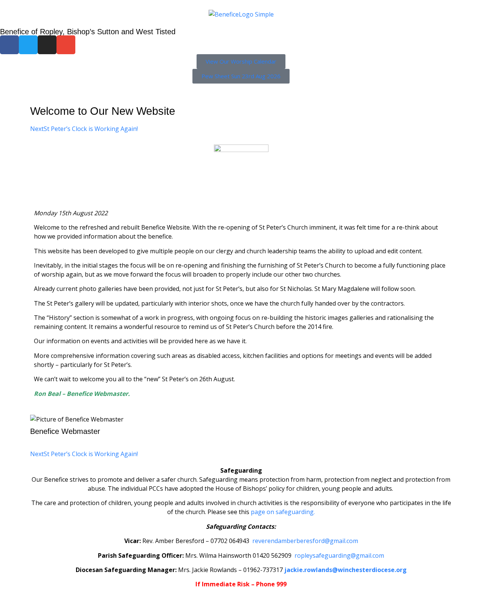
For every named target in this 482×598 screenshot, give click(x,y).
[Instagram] (47, 44)
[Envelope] (65, 44)
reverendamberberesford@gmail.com (305, 541)
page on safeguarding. (283, 512)
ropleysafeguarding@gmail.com (339, 555)
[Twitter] (28, 44)
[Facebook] (9, 44)
